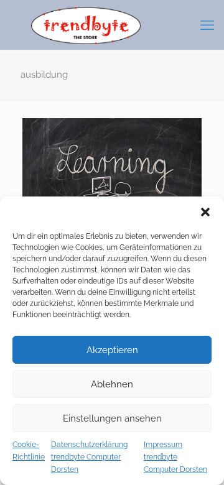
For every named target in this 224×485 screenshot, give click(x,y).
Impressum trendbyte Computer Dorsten (175, 457)
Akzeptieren (112, 350)
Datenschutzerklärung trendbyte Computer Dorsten (89, 457)
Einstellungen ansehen (112, 418)
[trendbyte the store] (112, 25)
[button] (205, 212)
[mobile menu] (207, 24)
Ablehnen (112, 384)
